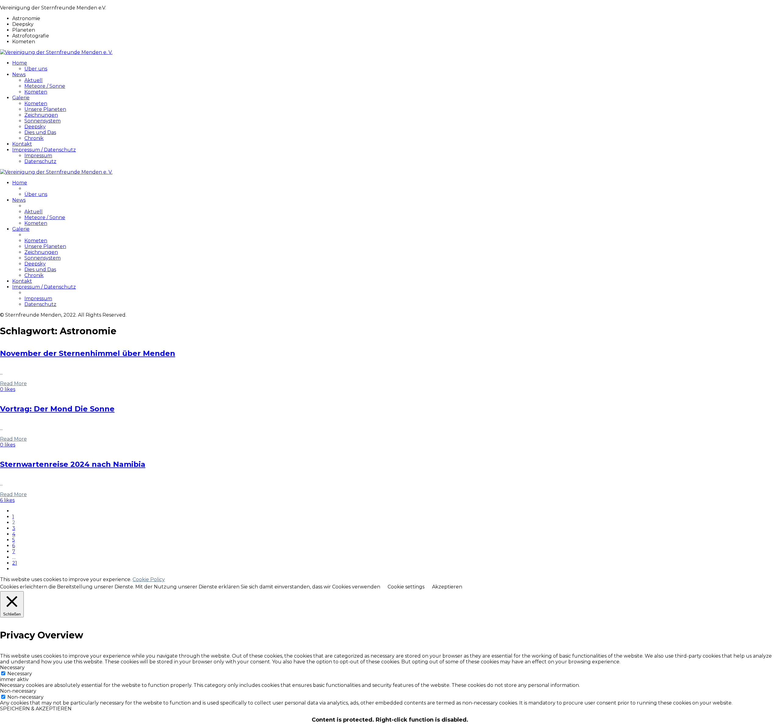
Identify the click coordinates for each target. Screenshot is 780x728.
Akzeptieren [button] (447, 587)
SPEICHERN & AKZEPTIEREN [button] (36, 709)
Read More (13, 383)
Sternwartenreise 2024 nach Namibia (72, 464)
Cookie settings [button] (406, 587)
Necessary (19, 674)
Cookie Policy (149, 579)
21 (14, 563)
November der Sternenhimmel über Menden (87, 353)
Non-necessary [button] (18, 691)
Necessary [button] (12, 667)
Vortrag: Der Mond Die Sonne (57, 408)
